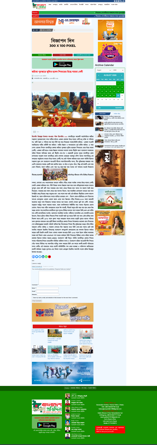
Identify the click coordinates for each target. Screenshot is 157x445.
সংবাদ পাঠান (114, 4)
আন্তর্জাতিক (107, 4)
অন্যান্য (87, 4)
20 (110, 95)
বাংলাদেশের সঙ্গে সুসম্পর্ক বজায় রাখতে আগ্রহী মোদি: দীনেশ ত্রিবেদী (85, 356)
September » (119, 107)
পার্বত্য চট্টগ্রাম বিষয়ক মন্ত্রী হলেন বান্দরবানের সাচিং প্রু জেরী (112, 141)
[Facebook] (33, 256)
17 (98, 95)
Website (34, 294)
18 (102, 95)
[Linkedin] (43, 256)
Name (34, 288)
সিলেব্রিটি (81, 4)
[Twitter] (39, 256)
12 (106, 91)
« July (99, 107)
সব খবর (84, 388)
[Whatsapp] (46, 256)
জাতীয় (60, 4)
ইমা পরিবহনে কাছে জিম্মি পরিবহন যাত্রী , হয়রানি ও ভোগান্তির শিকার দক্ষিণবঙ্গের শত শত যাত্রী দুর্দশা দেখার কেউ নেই (114, 129)
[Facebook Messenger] (36, 256)
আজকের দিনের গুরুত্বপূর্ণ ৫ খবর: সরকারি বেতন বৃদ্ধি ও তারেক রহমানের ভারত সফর (85, 342)
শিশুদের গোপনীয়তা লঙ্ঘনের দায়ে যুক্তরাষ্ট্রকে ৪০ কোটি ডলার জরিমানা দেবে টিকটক (115, 13)
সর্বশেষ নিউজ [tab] (102, 113)
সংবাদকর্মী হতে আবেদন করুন (83, 55)
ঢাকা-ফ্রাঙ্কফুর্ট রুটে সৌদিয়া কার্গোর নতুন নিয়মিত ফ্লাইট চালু (38, 331)
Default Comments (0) (37, 266)
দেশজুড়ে (55, 4)
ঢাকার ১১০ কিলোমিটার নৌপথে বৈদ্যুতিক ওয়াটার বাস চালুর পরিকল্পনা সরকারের (54, 356)
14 (114, 91)
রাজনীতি (66, 4)
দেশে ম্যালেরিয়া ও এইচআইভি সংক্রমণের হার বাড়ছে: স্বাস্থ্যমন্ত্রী (54, 340)
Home (67, 388)
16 (122, 91)
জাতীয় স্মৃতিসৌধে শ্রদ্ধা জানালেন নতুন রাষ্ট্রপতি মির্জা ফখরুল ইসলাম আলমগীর (113, 123)
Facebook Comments (48, 266)
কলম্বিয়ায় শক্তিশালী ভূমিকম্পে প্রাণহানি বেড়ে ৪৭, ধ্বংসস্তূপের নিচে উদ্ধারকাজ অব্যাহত (70, 356)
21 (114, 95)
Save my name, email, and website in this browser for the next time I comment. (55, 297)
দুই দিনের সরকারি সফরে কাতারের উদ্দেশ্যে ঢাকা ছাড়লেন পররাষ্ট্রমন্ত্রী (69, 331)
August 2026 (110, 75)
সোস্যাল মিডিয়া (73, 4)
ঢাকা (44, 30)
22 (118, 95)
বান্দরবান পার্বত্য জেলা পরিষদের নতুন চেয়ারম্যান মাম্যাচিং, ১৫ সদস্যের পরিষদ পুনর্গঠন (114, 135)
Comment (35, 285)
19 (106, 95)
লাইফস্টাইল (93, 4)
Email (34, 291)
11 (102, 91)
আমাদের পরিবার (42, 55)
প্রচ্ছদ (50, 4)
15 (118, 91)
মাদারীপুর (49, 30)
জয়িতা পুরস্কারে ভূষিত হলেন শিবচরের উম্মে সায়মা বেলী (57, 71)
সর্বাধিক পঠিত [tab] (117, 113)
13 (110, 91)
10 (98, 91)
